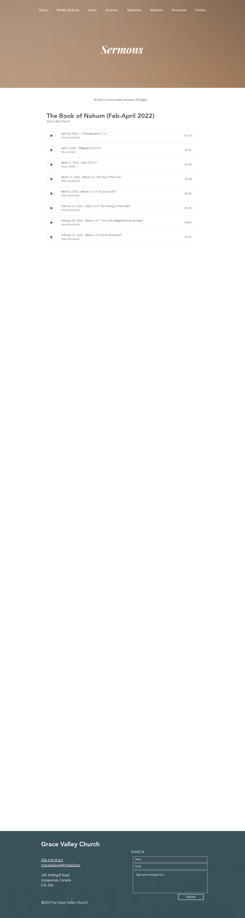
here (144, 100)
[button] (92, 10)
